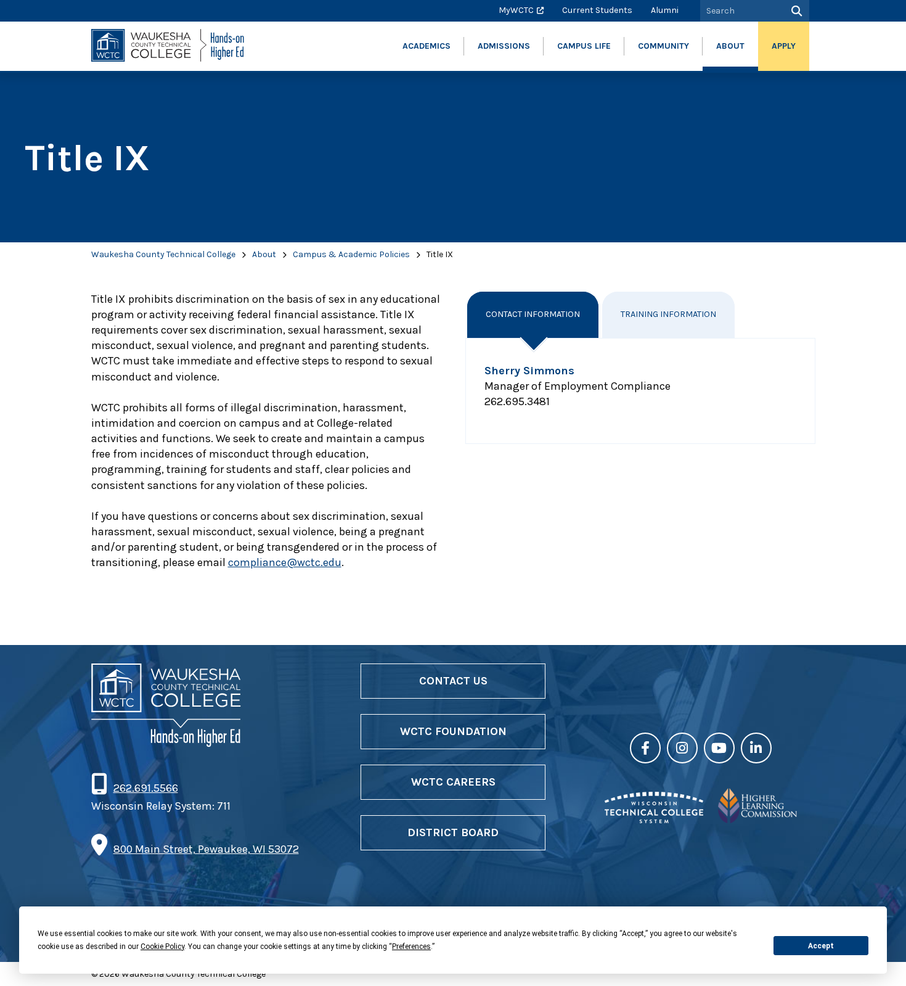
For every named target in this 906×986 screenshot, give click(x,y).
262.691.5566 (145, 788)
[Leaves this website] (654, 819)
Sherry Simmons (529, 370)
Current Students (597, 10)
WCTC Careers (453, 782)
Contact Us (453, 681)
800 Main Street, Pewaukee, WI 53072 (206, 849)
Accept (821, 946)
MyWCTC (516, 10)
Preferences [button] (411, 946)
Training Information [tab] (668, 314)
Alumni (665, 10)
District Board (453, 832)
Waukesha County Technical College (163, 254)
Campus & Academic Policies (351, 254)
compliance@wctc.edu (284, 562)
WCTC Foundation (453, 731)
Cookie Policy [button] (162, 946)
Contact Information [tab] (533, 314)
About (264, 254)
